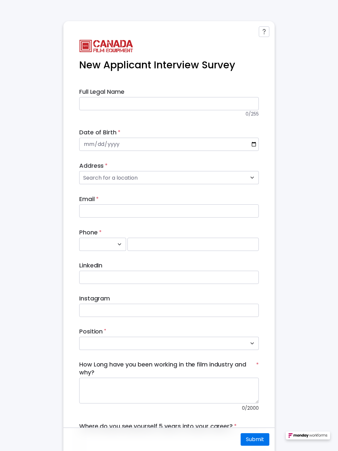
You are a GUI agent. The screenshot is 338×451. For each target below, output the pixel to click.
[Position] (252, 343)
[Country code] (119, 244)
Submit (255, 439)
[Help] (264, 31)
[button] (308, 438)
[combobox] (161, 177)
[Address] (252, 177)
